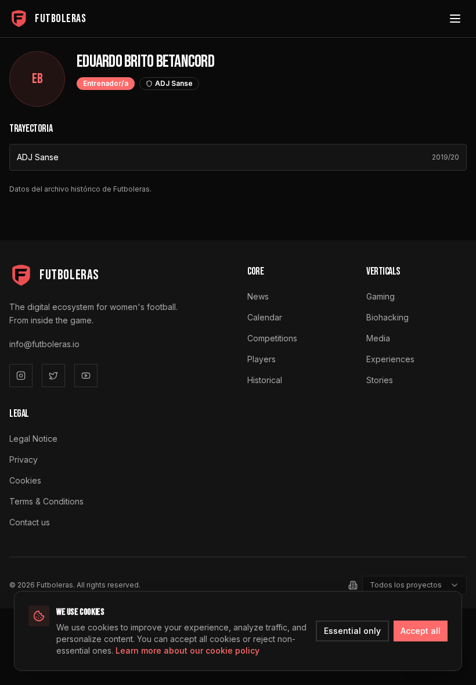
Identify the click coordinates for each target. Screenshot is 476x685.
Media (378, 338)
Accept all (421, 631)
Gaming (380, 296)
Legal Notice (33, 439)
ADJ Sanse (38, 157)
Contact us (29, 522)
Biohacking (387, 317)
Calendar (264, 317)
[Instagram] (21, 375)
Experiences (390, 359)
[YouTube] (86, 375)
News (258, 296)
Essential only (352, 631)
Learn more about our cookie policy (187, 650)
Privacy (23, 459)
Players (261, 359)
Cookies (25, 480)
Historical (264, 380)
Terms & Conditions (46, 501)
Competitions (272, 338)
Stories (379, 380)
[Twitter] (53, 375)
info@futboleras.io (44, 344)
